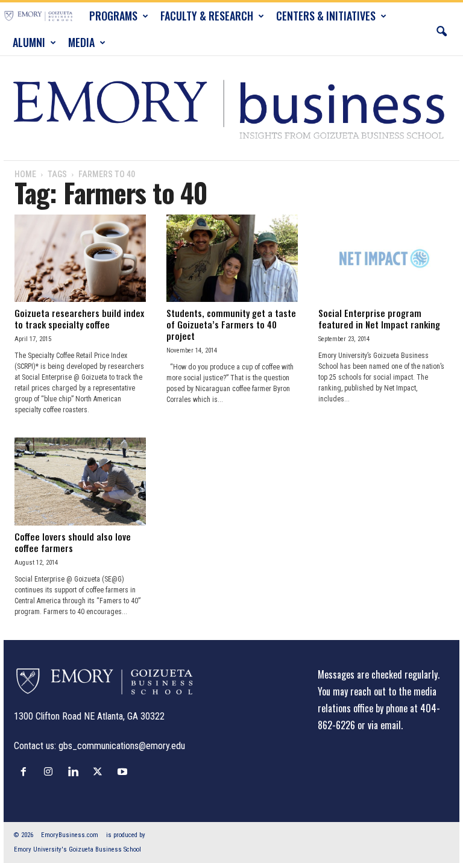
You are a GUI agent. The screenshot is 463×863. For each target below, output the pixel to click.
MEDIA (81, 42)
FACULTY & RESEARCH (206, 16)
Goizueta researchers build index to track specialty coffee (79, 318)
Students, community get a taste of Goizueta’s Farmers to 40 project (231, 324)
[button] (441, 29)
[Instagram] (51, 771)
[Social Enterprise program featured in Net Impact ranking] (384, 258)
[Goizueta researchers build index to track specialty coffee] (80, 258)
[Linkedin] (75, 771)
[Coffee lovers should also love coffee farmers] (80, 481)
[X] (100, 771)
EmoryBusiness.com (69, 835)
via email (384, 725)
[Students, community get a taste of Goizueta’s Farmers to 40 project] (232, 258)
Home (25, 174)
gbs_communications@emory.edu (121, 746)
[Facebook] (26, 771)
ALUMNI (29, 42)
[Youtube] (124, 771)
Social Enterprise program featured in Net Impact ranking (379, 318)
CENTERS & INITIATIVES (326, 16)
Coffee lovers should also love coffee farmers (72, 542)
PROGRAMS (113, 16)
